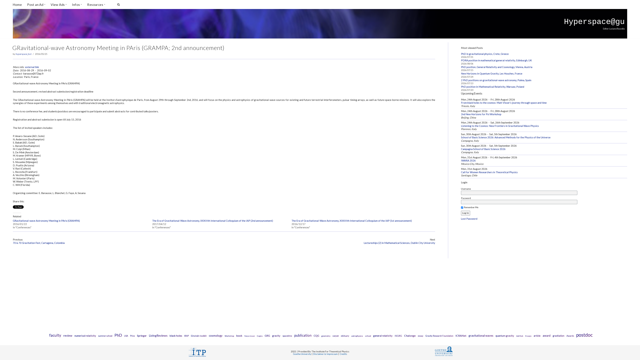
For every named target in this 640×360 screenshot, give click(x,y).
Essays (528, 336)
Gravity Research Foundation (439, 335)
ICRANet (461, 335)
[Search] (118, 4)
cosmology (215, 335)
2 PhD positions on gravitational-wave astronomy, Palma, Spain (496, 80)
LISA (126, 336)
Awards (570, 335)
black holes (176, 335)
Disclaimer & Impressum (325, 354)
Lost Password (469, 218)
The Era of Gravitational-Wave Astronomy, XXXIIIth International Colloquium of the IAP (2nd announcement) (212, 220)
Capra (259, 336)
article (537, 335)
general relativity (382, 335)
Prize (132, 336)
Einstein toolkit (199, 335)
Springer (142, 335)
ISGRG (398, 335)
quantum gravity (505, 335)
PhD (118, 335)
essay (420, 336)
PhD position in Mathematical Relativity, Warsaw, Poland (492, 86)
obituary (345, 335)
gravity (276, 335)
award (546, 335)
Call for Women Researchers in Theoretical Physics (489, 172)
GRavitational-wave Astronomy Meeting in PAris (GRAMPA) (46, 220)
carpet (335, 335)
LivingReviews (158, 335)
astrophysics (357, 336)
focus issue (249, 336)
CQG (316, 335)
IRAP (186, 336)
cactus (519, 335)
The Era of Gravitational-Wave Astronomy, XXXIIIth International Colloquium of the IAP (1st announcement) (352, 220)
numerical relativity (85, 335)
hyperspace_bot (24, 54)
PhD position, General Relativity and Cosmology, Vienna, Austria (496, 67)
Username (466, 189)
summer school (105, 336)
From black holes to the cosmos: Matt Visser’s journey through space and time (504, 102)
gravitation (558, 335)
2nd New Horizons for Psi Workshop (481, 114)
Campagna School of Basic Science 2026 (483, 149)
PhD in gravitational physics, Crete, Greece (485, 53)
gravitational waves (480, 335)
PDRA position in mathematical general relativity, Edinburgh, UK (496, 60)
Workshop (229, 336)
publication (303, 335)
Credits (343, 354)
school (368, 336)
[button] (44, 4)
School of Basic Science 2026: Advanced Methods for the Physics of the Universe (505, 137)
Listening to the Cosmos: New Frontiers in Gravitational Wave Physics (500, 125)
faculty (55, 335)
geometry (325, 336)
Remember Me (471, 207)
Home (17, 4)
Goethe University (302, 354)
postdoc (584, 335)
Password (466, 198)
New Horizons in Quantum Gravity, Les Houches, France (491, 73)
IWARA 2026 (468, 160)
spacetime (287, 336)
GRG (267, 335)
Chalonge (410, 335)
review (67, 335)
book (239, 335)
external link (32, 67)
